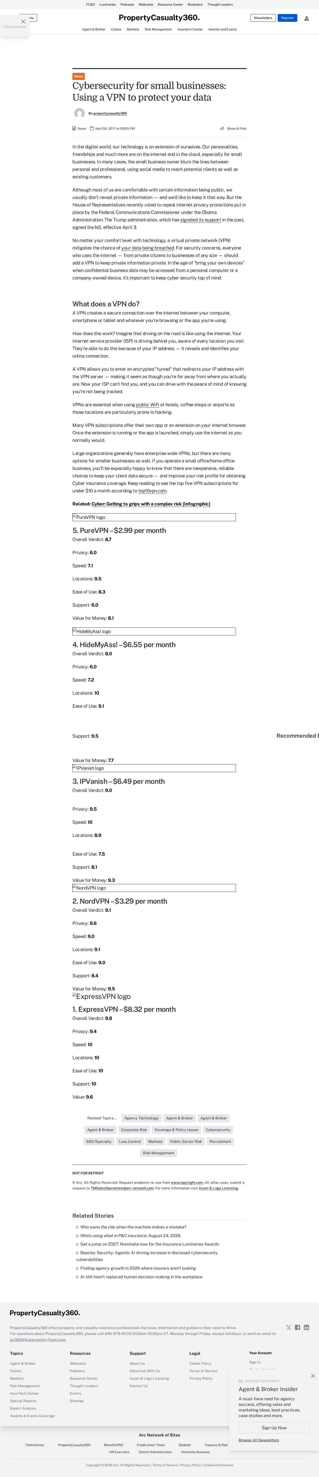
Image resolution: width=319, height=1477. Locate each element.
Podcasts (127, 4)
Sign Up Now (274, 1427)
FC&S (90, 4)
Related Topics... (102, 1118)
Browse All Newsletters (259, 1440)
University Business (195, 1452)
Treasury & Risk (216, 1445)
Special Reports (23, 1401)
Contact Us (139, 1386)
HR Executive (119, 1452)
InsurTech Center (24, 1393)
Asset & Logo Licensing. (219, 1188)
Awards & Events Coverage (32, 1416)
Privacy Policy (201, 1378)
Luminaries (107, 4)
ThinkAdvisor (34, 1445)
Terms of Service (203, 1371)
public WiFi (147, 404)
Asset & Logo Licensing (149, 1378)
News (78, 76)
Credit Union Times (151, 1445)
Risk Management (25, 1386)
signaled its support (200, 220)
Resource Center (170, 4)
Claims (15, 1371)
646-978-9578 (118, 1333)
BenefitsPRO (113, 1445)
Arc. (116, 1465)
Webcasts (146, 4)
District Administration (155, 1452)
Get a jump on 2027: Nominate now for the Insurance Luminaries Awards (149, 1244)
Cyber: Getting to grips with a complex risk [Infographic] (151, 504)
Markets (17, 1378)
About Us (137, 1363)
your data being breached (147, 248)
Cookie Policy (200, 1363)
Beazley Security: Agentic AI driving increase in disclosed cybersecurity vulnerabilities (147, 1256)
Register (287, 18)
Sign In (255, 1362)
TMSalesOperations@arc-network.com (122, 1188)
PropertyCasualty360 (74, 1445)
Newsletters (263, 18)
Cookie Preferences (218, 1465)
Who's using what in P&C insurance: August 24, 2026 (130, 1235)
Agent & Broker (23, 1363)
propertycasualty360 (110, 113)
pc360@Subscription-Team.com (38, 1340)
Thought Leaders (220, 4)
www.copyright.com (187, 1182)
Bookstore (195, 4)
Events (75, 1393)
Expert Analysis (23, 1408)
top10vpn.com (152, 491)
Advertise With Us (145, 1371)
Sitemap (77, 1401)
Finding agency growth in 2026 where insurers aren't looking (138, 1268)
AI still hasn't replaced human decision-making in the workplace (141, 1276)
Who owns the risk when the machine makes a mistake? (133, 1226)
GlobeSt (185, 1445)
